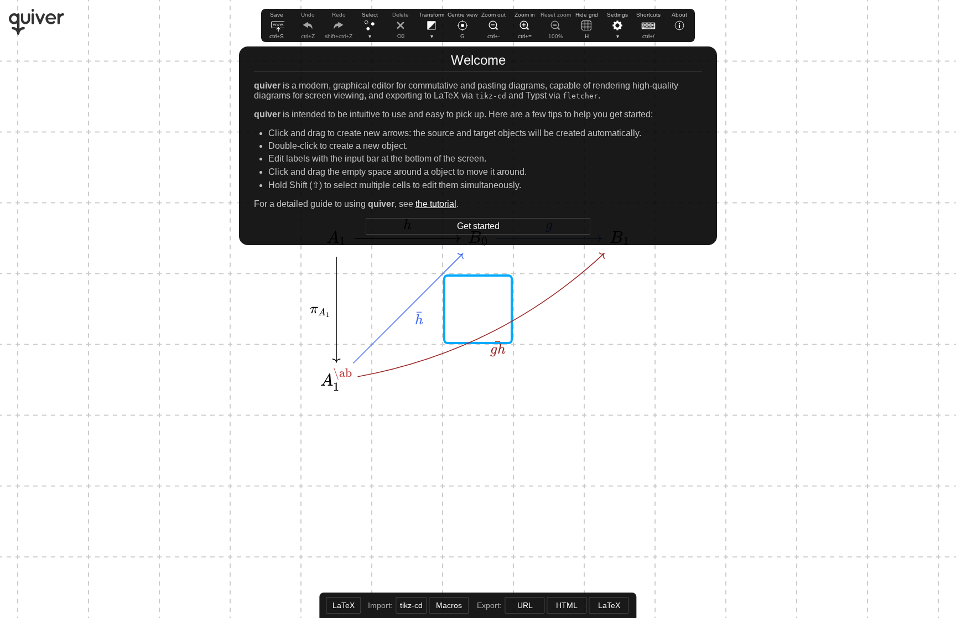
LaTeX (609, 605)
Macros (449, 605)
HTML (567, 605)
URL (525, 605)
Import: (381, 605)
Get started (478, 226)
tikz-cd (411, 605)
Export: (490, 605)
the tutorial (435, 204)
